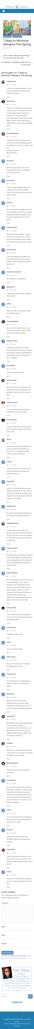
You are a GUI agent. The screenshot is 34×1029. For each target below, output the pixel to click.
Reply (8, 97)
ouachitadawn (12, 321)
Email (3, 935)
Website (4, 944)
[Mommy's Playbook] (3, 11)
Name (3, 927)
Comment (5, 903)
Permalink (13, 84)
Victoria (8, 48)
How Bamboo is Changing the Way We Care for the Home (16, 63)
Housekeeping (7, 36)
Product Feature (17, 36)
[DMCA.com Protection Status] (17, 1002)
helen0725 (11, 716)
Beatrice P (11, 287)
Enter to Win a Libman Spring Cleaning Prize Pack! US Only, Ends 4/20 (16, 57)
